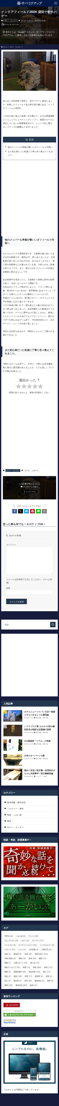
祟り (8, 980)
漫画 (18, 976)
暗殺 (8, 971)
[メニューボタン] (55, 3)
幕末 (32, 958)
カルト (25, 940)
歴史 (9, 820)
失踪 (28, 954)
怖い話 (34, 962)
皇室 (49, 976)
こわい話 (20, 936)
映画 (48, 967)
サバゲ (23, 20)
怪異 (26, 967)
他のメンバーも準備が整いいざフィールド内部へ (30, 147)
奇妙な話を (41, 954)
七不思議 (33, 949)
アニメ (33, 936)
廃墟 (8, 962)
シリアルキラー (47, 945)
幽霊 (42, 958)
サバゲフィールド (27, 945)
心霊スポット (20, 962)
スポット (10, 949)
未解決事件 (20, 971)
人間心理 (46, 949)
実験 (22, 958)
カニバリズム (11, 940)
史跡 (8, 954)
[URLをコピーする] (44, 511)
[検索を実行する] (53, 624)
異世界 (39, 976)
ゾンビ (22, 949)
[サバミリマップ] (29, 3)
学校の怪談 (10, 958)
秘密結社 (39, 980)
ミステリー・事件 (15, 808)
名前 (8, 588)
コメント (11, 544)
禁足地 (17, 980)
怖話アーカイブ (12, 967)
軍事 (8, 985)
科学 (28, 980)
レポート (30, 20)
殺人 (46, 971)
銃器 (33, 985)
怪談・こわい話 (14, 814)
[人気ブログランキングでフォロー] (19, 1015)
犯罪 (28, 976)
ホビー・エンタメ (11, 20)
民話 (8, 976)
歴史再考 (34, 971)
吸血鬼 (17, 954)
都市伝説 (21, 985)
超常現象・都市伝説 (16, 802)
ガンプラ (37, 940)
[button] (14, 511)
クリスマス (10, 945)
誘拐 (50, 980)
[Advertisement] (29, 197)
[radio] (18, 387)
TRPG (9, 936)
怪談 (37, 967)
